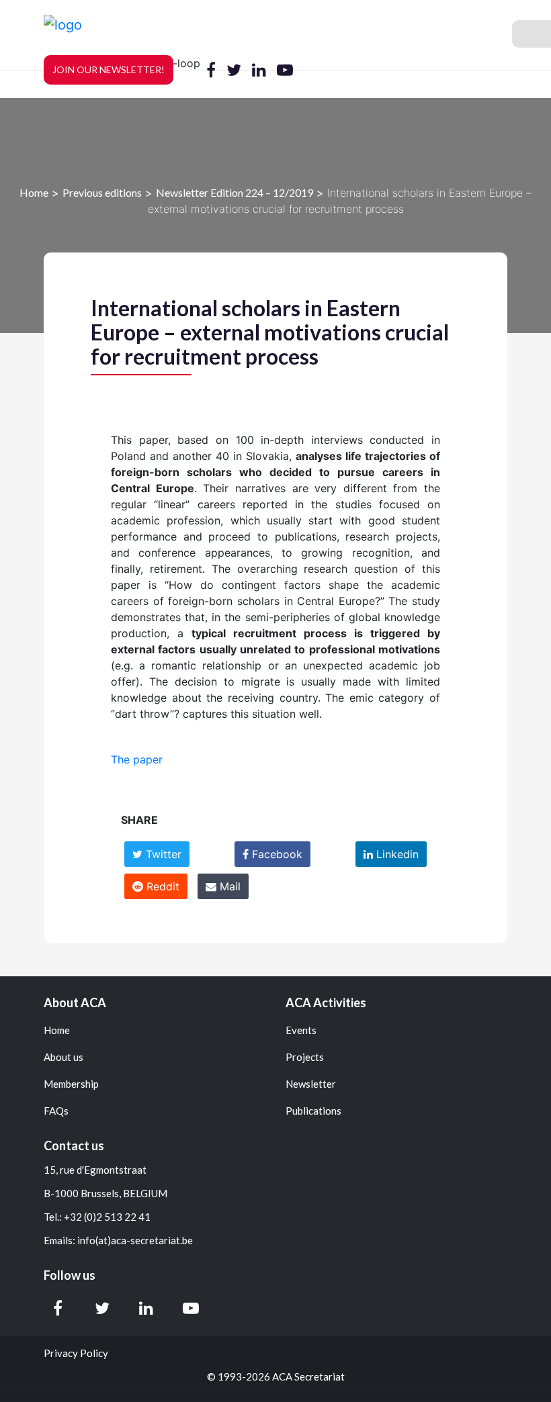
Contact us (74, 1145)
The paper (137, 759)
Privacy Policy (76, 1353)
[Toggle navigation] (531, 34)
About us (63, 1057)
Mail (228, 886)
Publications (313, 1111)
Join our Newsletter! (108, 69)
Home (33, 191)
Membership (71, 1084)
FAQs (56, 1111)
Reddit (161, 886)
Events (301, 1030)
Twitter (161, 854)
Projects (305, 1057)
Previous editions (102, 191)
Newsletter (311, 1084)
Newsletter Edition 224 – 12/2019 (234, 191)
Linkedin (396, 854)
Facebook (275, 854)
